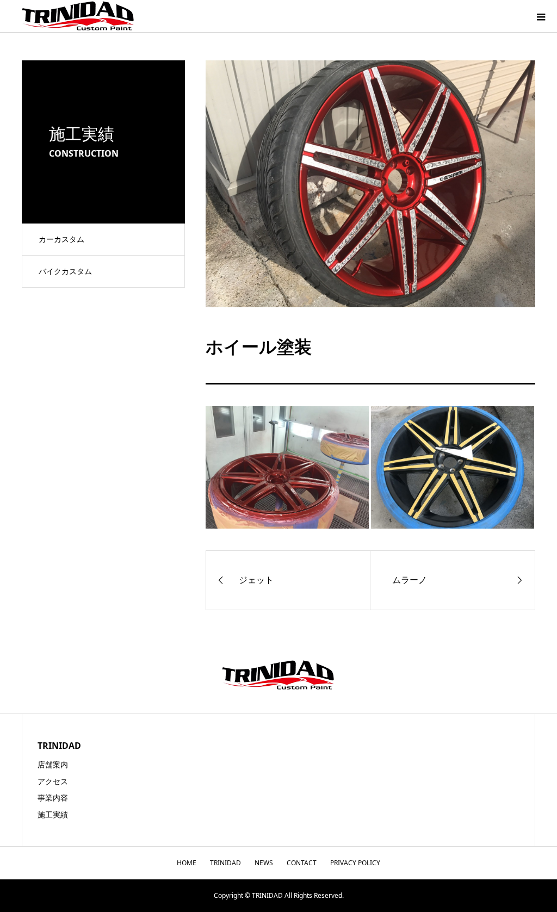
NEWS (264, 862)
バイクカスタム (65, 271)
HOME (186, 862)
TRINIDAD (225, 862)
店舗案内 (53, 764)
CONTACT (302, 862)
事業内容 (53, 797)
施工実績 (53, 814)
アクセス (53, 781)
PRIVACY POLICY (355, 862)
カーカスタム (61, 239)
